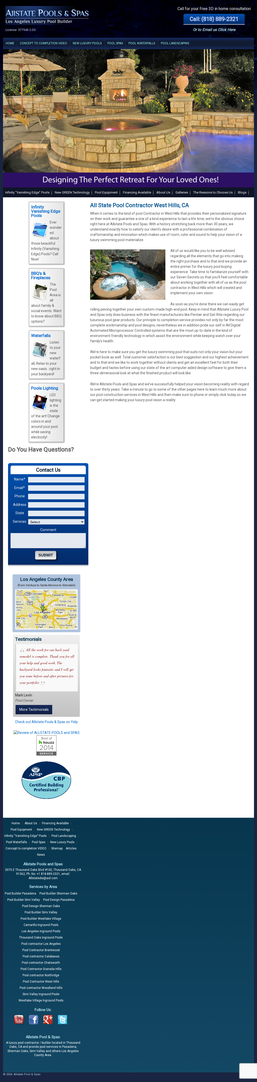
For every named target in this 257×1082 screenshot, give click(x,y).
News (41, 854)
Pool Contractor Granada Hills (41, 969)
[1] (7, 183)
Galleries (181, 192)
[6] (31, 183)
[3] (17, 183)
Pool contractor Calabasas (41, 956)
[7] (36, 183)
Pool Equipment (106, 192)
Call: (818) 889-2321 (214, 19)
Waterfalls (41, 335)
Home (10, 43)
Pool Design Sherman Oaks (41, 906)
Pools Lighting (44, 388)
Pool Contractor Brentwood (41, 950)
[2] (12, 183)
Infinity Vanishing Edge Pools (45, 211)
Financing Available (137, 192)
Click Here (226, 29)
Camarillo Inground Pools (41, 925)
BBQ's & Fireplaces (40, 275)
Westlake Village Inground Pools (41, 1000)
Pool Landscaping (175, 43)
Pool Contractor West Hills (41, 981)
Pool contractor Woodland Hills (41, 988)
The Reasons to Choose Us (213, 192)
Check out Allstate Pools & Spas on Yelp (46, 722)
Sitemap (56, 848)
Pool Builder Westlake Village (41, 918)
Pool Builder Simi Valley (23, 900)
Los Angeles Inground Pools (41, 931)
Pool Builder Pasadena (20, 893)
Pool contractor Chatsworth (41, 962)
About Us (163, 192)
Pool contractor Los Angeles (41, 944)
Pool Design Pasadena (59, 900)
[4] (21, 183)
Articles (71, 848)
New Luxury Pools (87, 43)
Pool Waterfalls (141, 43)
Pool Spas (115, 43)
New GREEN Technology (72, 192)
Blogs (242, 192)
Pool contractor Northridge (41, 975)
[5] (26, 183)
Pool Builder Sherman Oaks (58, 893)
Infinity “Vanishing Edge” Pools (27, 192)
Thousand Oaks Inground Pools (41, 937)
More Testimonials (34, 709)
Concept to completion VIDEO (43, 43)
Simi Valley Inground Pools (41, 994)
